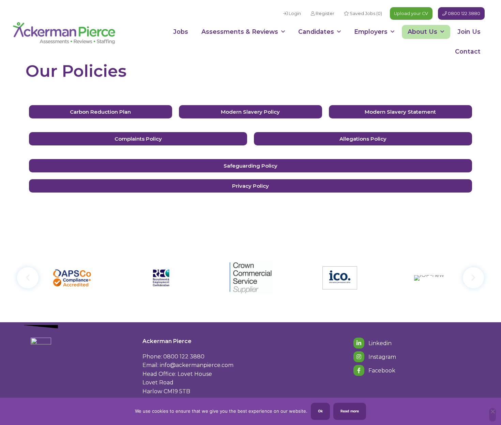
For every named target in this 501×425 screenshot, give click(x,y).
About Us (422, 31)
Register (324, 13)
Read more (349, 411)
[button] (28, 277)
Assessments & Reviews (239, 31)
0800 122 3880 (463, 13)
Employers (371, 31)
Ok (320, 411)
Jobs (180, 31)
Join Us (469, 31)
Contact (468, 51)
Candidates (316, 31)
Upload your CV (411, 13)
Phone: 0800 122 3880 (173, 356)
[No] (492, 415)
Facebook (381, 370)
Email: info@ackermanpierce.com (187, 365)
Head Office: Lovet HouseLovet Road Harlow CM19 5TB (177, 383)
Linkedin (379, 343)
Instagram (381, 357)
